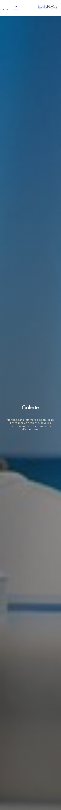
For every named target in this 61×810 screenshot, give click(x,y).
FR (15, 6)
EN (23, 6)
